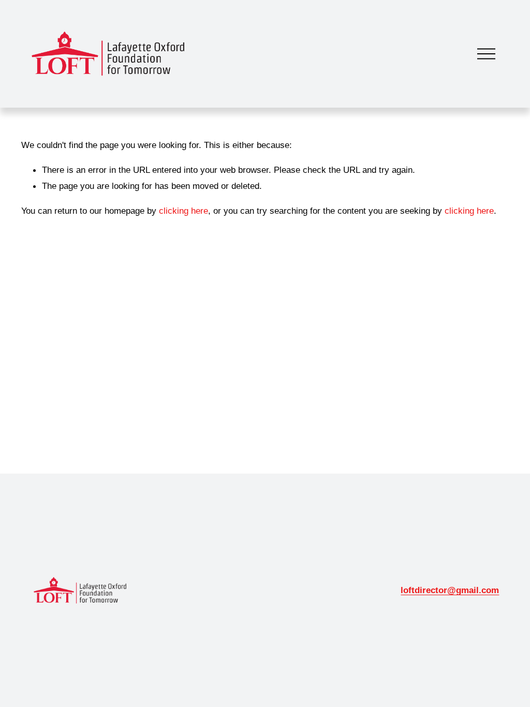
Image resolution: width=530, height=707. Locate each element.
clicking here (183, 210)
